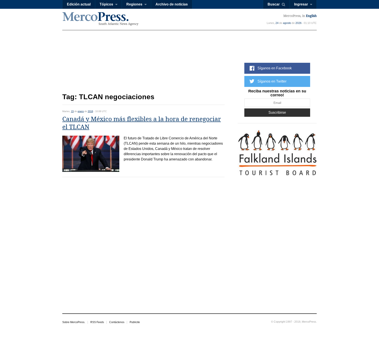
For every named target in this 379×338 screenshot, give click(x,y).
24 (277, 23)
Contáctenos (116, 322)
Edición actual (79, 4)
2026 (298, 23)
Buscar (274, 4)
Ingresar (301, 4)
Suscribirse (277, 112)
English (311, 16)
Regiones (134, 4)
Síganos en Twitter (271, 81)
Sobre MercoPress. (73, 322)
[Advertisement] (143, 65)
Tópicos (106, 4)
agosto (287, 23)
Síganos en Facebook (274, 68)
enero (81, 111)
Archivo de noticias (172, 4)
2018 (90, 111)
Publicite (135, 322)
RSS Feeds (97, 322)
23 (72, 111)
